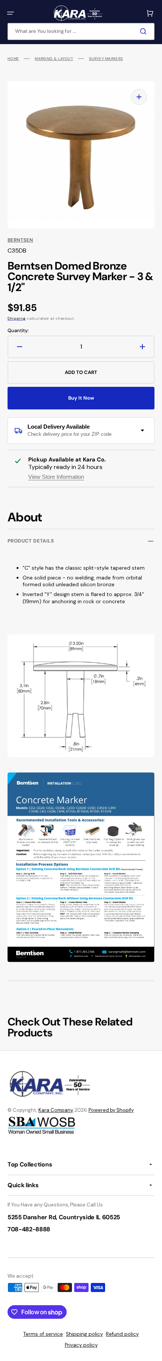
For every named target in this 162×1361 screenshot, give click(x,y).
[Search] (144, 31)
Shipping (17, 318)
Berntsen (20, 240)
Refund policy (122, 1334)
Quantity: (18, 331)
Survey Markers (106, 58)
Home (13, 58)
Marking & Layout (54, 58)
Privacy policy (81, 1345)
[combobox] (81, 31)
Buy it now (81, 398)
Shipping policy (84, 1334)
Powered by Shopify (111, 1110)
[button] (10, 13)
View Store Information (56, 477)
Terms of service (43, 1334)
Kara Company (55, 1110)
